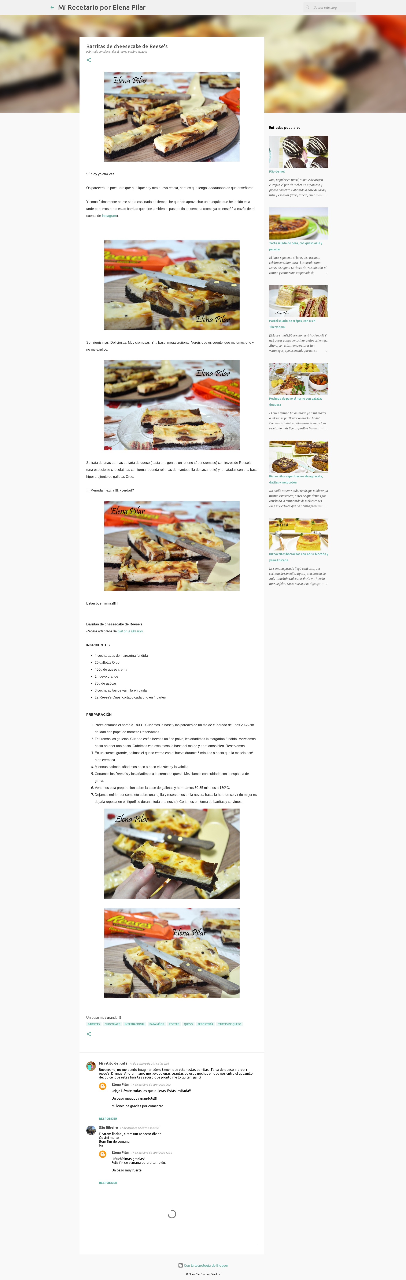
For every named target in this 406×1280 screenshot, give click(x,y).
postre (174, 1024)
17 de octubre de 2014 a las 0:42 (150, 1084)
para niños (157, 1024)
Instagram (109, 216)
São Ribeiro (108, 1127)
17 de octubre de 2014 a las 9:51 (139, 1127)
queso (188, 1024)
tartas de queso (229, 1024)
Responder (108, 1118)
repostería (205, 1024)
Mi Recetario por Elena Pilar (102, 7)
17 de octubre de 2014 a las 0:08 (149, 1063)
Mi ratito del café (113, 1063)
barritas (94, 1024)
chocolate (112, 1024)
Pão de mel (277, 171)
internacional (135, 1024)
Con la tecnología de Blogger (205, 1265)
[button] (88, 60)
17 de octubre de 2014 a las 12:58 (151, 1152)
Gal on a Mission (130, 631)
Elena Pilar (120, 1084)
